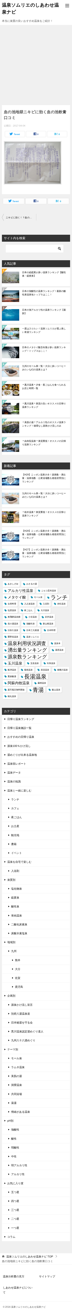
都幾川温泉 (62, 670)
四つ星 (15, 1201)
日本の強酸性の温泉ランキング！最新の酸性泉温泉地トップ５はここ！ (44, 293)
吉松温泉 (61, 604)
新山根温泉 (48, 623)
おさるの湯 (31, 584)
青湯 (38, 690)
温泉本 (57, 643)
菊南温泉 (28, 670)
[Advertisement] (36, 63)
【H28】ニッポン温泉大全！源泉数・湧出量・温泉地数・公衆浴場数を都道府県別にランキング (44, 534)
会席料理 (12, 604)
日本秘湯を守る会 (22, 1022)
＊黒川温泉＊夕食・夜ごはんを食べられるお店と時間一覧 (44, 386)
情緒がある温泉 (20, 1111)
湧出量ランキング (27, 650)
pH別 (10, 1120)
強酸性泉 (30, 623)
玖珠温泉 (51, 663)
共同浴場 (16, 1094)
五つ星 (15, 1192)
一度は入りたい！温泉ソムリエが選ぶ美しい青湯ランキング (44, 330)
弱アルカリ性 (19, 1165)
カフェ (15, 808)
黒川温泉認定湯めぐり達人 (27, 1031)
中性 (14, 1156)
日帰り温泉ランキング (20, 719)
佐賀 (17, 977)
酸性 (14, 1138)
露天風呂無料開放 (16, 690)
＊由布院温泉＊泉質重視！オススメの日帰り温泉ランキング (44, 443)
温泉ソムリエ (32, 637)
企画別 (11, 995)
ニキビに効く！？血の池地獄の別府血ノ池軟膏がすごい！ (21, 217)
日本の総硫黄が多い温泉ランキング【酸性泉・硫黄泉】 (44, 274)
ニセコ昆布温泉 (48, 590)
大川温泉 (45, 610)
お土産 (15, 826)
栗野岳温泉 (13, 637)
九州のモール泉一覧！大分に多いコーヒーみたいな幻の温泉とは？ (44, 368)
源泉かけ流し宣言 (22, 1004)
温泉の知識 (14, 781)
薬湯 (14, 1102)
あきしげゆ (13, 584)
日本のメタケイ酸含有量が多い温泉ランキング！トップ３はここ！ (44, 349)
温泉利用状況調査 (27, 643)
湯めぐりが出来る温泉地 (22, 754)
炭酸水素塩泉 (19, 933)
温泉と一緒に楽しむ (19, 790)
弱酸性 (15, 1147)
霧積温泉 (42, 683)
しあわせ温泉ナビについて (17, 1290)
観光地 (15, 835)
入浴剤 (46, 604)
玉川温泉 (15, 663)
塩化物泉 (16, 888)
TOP (29, 1256)
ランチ (59, 597)
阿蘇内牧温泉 (19, 683)
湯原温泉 (59, 650)
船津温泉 (12, 670)
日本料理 (51, 630)
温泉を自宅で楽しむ (19, 861)
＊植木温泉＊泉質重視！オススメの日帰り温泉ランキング (44, 514)
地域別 (11, 942)
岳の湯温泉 (13, 623)
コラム (11, 1236)
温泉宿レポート (16, 763)
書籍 (14, 844)
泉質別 (11, 879)
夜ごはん (28, 610)
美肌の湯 (16, 1076)
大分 (17, 969)
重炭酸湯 (12, 676)
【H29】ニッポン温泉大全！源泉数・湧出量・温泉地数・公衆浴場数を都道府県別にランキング (44, 478)
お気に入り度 (15, 1183)
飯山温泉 (56, 690)
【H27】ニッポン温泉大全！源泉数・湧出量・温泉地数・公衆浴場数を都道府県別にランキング (44, 553)
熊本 (17, 960)
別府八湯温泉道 (20, 1013)
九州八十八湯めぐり (23, 1040)
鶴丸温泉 (12, 696)
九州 (14, 951)
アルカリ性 (18, 1174)
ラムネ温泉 (18, 1067)
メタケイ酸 (17, 597)
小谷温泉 (32, 617)
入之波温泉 (29, 604)
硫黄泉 (15, 897)
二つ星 (15, 1218)
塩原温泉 (12, 610)
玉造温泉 (34, 663)
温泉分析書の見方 (13, 1276)
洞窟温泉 (16, 1084)
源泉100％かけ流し (19, 745)
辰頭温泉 (45, 670)
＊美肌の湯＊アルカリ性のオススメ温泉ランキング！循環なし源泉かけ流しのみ (44, 424)
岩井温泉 (49, 617)
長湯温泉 (35, 676)
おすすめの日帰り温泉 (20, 736)
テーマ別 (12, 1049)
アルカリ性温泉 (20, 591)
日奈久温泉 (13, 630)
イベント (16, 852)
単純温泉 (16, 915)
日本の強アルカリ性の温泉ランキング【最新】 (44, 312)
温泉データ (14, 772)
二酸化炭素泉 (19, 924)
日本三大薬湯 (32, 630)
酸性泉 (15, 906)
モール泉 (38, 597)
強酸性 (15, 1129)
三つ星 (15, 1209)
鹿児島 (19, 986)
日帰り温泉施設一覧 (19, 727)
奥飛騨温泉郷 (14, 617)
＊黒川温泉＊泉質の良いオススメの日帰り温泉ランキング (44, 405)
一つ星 (15, 1227)
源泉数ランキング (27, 656)
